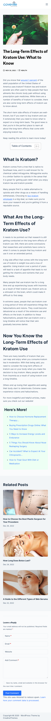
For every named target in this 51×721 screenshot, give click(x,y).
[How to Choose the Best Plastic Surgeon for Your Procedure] (25, 502)
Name (8, 636)
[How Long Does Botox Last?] (25, 544)
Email (8, 644)
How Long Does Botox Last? (16, 560)
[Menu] (47, 4)
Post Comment (12, 693)
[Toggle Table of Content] (35, 146)
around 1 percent (29, 80)
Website (8, 652)
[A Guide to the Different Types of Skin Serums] (25, 582)
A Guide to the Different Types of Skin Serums (25, 599)
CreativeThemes (10, 718)
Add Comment (12, 660)
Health (24, 70)
